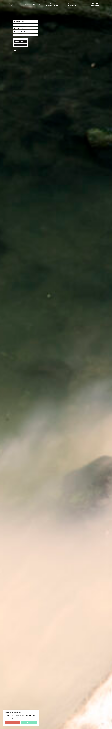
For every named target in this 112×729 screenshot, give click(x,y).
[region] (21, 718)
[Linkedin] (19, 50)
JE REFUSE (12, 722)
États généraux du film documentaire (52, 4)
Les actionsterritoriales (95, 4)
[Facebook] (15, 50)
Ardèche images (32, 5)
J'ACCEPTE (29, 722)
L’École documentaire (72, 4)
